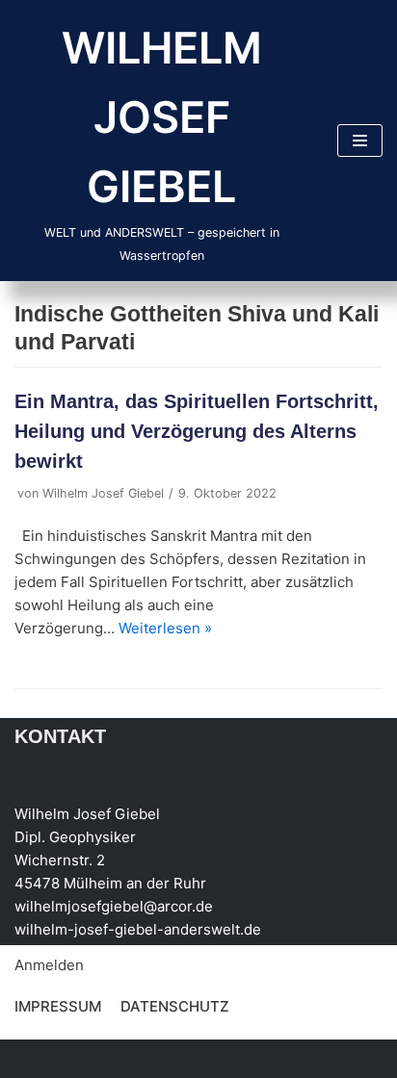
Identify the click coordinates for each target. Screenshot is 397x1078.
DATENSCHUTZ (174, 1006)
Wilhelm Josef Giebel (103, 493)
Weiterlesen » (165, 628)
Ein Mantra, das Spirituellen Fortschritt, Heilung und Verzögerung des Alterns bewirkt (196, 431)
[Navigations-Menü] (360, 140)
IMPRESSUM (57, 1006)
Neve (32, 1058)
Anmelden (49, 965)
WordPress (210, 1058)
